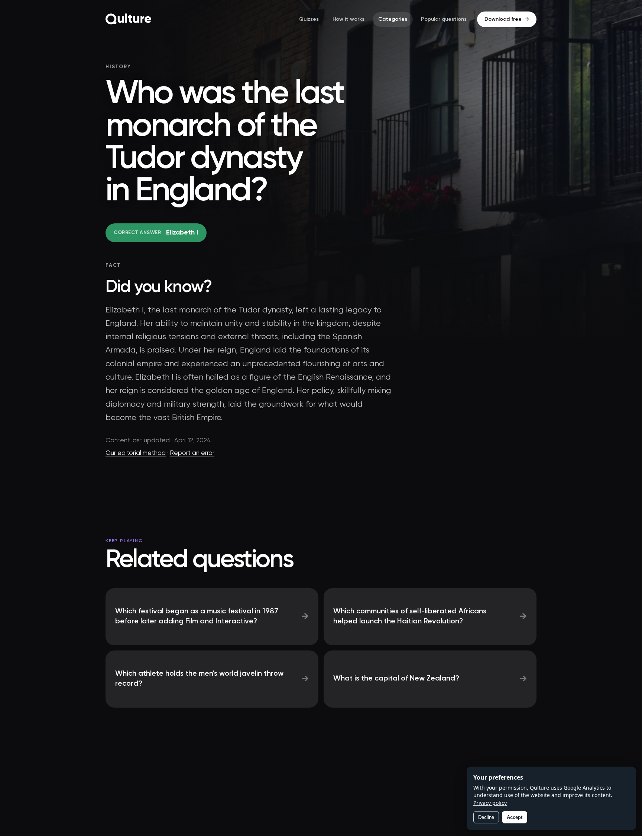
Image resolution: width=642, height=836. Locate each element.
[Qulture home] (129, 19)
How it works (348, 19)
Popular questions (444, 19)
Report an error (192, 453)
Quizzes (309, 19)
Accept (514, 817)
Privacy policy (490, 802)
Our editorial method (136, 453)
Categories (392, 19)
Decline (486, 817)
